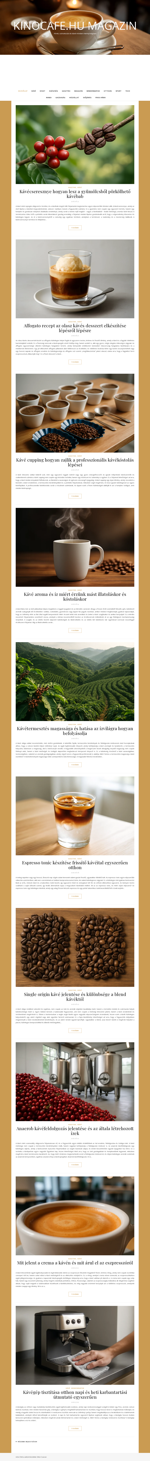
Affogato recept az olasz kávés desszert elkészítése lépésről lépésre (75, 328)
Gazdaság (60, 97)
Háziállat (74, 97)
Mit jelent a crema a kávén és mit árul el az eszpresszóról (75, 1262)
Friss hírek (100, 97)
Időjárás (87, 97)
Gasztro (66, 91)
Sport (118, 91)
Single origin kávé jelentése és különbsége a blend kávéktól (75, 996)
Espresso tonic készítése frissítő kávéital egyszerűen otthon (75, 865)
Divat (42, 91)
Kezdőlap (23, 91)
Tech (127, 91)
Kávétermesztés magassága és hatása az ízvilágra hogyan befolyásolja (75, 730)
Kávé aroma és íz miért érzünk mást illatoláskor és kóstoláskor (75, 596)
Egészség (53, 91)
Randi (49, 97)
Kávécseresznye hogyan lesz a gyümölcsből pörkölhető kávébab (75, 193)
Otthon (108, 91)
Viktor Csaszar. (42, 1457)
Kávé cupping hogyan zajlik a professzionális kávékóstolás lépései (75, 462)
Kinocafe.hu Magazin (75, 25)
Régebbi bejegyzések (27, 1442)
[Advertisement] (75, 71)
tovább (75, 228)
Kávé (34, 91)
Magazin (78, 91)
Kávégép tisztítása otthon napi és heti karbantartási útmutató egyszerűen (75, 1394)
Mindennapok (93, 91)
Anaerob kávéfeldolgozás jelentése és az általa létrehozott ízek (75, 1130)
